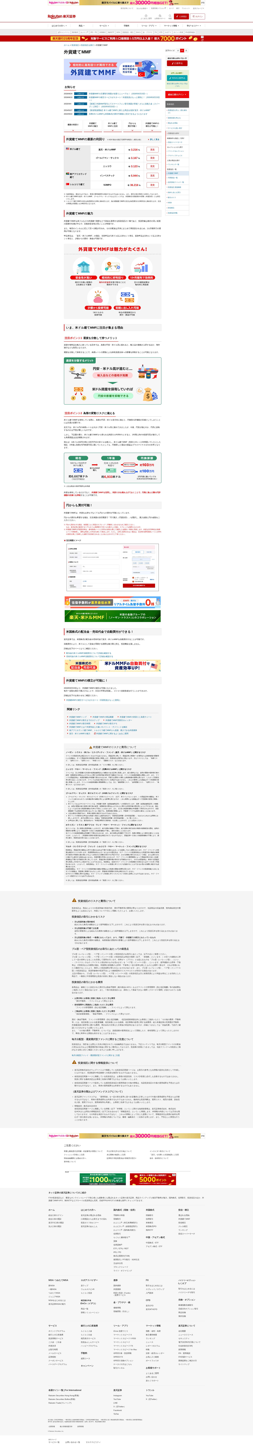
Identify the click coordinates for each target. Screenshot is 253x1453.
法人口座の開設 (54, 1226)
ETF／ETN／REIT (121, 1248)
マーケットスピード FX (123, 1346)
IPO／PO (117, 1252)
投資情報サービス (55, 1338)
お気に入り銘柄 (152, 1357)
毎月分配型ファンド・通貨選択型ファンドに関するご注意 (96, 1055)
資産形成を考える (173, 118)
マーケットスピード (121, 1342)
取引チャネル (119, 1368)
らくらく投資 (86, 1293)
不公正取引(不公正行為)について (119, 1151)
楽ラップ (84, 1285)
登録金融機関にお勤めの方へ (75, 1158)
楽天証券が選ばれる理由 (91, 1215)
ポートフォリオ (152, 1361)
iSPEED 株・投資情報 (122, 1353)
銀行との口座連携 (55, 1335)
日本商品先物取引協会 (92, 1419)
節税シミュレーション (90, 1312)
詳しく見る (154, 139)
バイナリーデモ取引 (186, 1292)
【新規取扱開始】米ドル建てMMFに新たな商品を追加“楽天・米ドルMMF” (120, 110)
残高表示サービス (88, 1338)
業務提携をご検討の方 (187, 1361)
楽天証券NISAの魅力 (57, 1304)
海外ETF (149, 1230)
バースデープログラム (57, 1364)
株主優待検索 (151, 1335)
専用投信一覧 (172, 178)
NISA (169, 203)
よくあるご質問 (152, 1373)
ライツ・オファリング (122, 1271)
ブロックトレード (120, 1267)
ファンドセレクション (175, 151)
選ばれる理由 (171, 123)
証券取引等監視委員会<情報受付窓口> (121, 1158)
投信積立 (170, 208)
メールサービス (54, 1353)
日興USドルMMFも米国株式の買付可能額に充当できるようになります (118, 114)
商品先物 (182, 1312)
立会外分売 (118, 1263)
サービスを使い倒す (174, 128)
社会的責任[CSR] (185, 1346)
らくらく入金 (86, 1331)
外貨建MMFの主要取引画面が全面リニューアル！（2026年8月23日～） (119, 94)
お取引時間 (53, 1349)
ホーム (66, 45)
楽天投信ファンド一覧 (175, 182)
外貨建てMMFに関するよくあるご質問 (112, 733)
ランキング (183, 1230)
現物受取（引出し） (121, 1311)
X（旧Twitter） (119, 1407)
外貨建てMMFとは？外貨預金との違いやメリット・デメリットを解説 (98, 727)
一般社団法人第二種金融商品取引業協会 (112, 1419)
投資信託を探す (87, 45)
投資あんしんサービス (90, 1342)
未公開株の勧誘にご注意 (116, 1155)
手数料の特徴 (119, 1215)
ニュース (149, 1342)
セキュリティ (183, 1338)
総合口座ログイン (55, 1215)
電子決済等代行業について (189, 1342)
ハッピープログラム (89, 1346)
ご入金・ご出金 (54, 1342)
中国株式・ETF (152, 1243)
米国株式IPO (151, 1226)
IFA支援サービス (185, 1357)
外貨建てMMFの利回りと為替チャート (136, 717)
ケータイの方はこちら (122, 1364)
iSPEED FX (118, 1357)
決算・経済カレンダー (155, 1353)
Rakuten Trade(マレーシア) (59, 1403)
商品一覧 (84, 1309)
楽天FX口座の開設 (56, 1223)
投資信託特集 (171, 213)
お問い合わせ (151, 1377)
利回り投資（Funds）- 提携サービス (122, 1294)
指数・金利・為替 (153, 1331)
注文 (152, 149)
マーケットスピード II (122, 1335)
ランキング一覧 (172, 164)
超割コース (85, 1358)
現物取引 (117, 1219)
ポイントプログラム (56, 1331)
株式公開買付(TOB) (121, 1256)
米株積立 (149, 1223)
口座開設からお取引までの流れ (94, 1219)
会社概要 (182, 1331)
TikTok (116, 1414)
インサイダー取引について (160, 1151)
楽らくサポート (152, 1381)
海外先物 (182, 1316)
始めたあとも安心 (173, 192)
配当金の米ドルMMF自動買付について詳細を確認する (88, 653)
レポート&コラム (153, 1346)
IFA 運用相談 (184, 1353)
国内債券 (117, 1285)
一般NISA (52, 1289)
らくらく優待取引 (121, 1237)
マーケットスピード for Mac (125, 1349)
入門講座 (149, 1293)
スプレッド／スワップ (155, 1289)
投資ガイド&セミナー (90, 1223)
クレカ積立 (183, 1226)
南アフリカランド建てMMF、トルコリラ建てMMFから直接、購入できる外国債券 (103, 730)
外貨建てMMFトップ (78, 717)
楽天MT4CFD (151, 1309)
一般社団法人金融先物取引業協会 (74, 1419)
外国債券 (117, 1289)
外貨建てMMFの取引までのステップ (84, 720)
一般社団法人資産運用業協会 (133, 1419)
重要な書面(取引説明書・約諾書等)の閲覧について (83, 1151)
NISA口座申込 (177, 78)
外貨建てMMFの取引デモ (106, 723)
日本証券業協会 (58, 1419)
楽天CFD (149, 1306)
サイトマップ (183, 1364)
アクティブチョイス (174, 156)
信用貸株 (117, 1244)
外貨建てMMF (172, 173)
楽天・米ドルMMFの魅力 (79, 733)
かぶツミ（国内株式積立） (125, 1230)
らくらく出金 (86, 1335)
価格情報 (117, 1308)
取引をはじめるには (154, 1285)
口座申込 (177, 63)
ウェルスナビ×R (87, 1289)
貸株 (115, 1241)
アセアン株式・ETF (154, 1246)
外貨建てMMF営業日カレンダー (119, 720)
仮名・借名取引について (159, 1158)
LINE (115, 1403)
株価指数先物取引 (185, 1305)
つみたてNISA (54, 1293)
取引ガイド (171, 197)
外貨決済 (52, 1346)
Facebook (117, 1410)
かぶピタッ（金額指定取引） (126, 1226)
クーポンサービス (55, 1361)
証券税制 (52, 1357)
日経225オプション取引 (188, 1309)
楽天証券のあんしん (89, 1226)
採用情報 (182, 1349)
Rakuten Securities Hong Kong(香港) (63, 1395)
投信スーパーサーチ (174, 142)
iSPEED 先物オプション (123, 1361)
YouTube (117, 1399)
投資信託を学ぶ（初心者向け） (176, 111)
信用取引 (117, 1234)
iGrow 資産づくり (120, 1331)
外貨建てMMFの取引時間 (79, 723)
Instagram (117, 1395)
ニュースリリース (185, 1335)
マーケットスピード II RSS (124, 1338)
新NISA (51, 1285)
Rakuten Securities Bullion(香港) (61, 1399)
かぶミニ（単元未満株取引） (126, 1222)
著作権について (70, 1162)
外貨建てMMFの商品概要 (103, 717)
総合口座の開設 (54, 1219)
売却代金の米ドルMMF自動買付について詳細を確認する (89, 656)
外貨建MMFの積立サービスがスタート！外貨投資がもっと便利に (93, 700)
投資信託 (75, 45)
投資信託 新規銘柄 (173, 187)
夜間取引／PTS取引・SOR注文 (126, 1260)
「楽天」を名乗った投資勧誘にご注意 (164, 1155)
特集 (148, 1349)
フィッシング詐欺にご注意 (74, 1155)
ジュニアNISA (54, 1297)
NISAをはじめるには (57, 1300)
